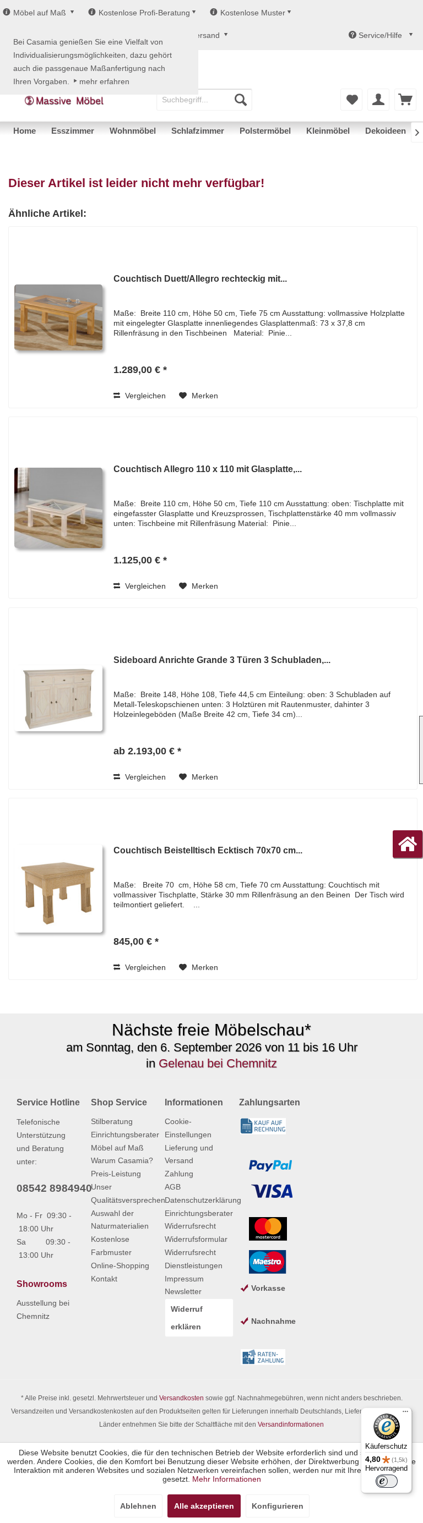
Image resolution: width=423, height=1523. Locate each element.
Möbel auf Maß (39, 12)
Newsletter (183, 1291)
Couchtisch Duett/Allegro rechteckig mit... (200, 278)
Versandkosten (181, 1398)
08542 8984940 (54, 1188)
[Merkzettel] (351, 100)
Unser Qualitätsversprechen (125, 1193)
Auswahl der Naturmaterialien (120, 1220)
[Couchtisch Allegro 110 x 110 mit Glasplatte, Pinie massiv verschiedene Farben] (58, 508)
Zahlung (179, 1173)
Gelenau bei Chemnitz (218, 1063)
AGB (173, 1186)
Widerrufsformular (196, 1239)
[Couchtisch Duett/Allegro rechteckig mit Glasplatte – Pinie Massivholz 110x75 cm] (58, 317)
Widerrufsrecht (190, 1225)
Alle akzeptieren (204, 1506)
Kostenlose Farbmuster (111, 1246)
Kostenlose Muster (252, 12)
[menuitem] (204, 100)
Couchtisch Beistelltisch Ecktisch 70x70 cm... (207, 850)
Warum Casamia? (122, 1160)
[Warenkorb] (405, 100)
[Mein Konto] (378, 100)
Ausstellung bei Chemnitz (43, 1310)
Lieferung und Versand (189, 1154)
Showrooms (42, 1284)
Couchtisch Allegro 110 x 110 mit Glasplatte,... (207, 469)
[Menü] (405, 1414)
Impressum (184, 1278)
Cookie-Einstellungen (188, 1128)
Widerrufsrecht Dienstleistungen (194, 1259)
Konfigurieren (277, 1506)
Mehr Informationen (226, 1479)
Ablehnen (138, 1506)
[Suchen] (240, 100)
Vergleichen (144, 395)
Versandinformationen (291, 1424)
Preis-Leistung (116, 1173)
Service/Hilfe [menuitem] (380, 35)
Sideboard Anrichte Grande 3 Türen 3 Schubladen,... (221, 660)
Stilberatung (112, 1121)
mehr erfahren (104, 81)
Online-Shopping (120, 1265)
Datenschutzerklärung (199, 1200)
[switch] (387, 1481)
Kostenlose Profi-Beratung (144, 12)
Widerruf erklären (187, 1318)
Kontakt (104, 1278)
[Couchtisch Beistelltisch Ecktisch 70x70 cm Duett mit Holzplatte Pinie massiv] (58, 889)
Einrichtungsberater (125, 1134)
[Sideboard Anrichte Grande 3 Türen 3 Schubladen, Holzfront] (58, 698)
